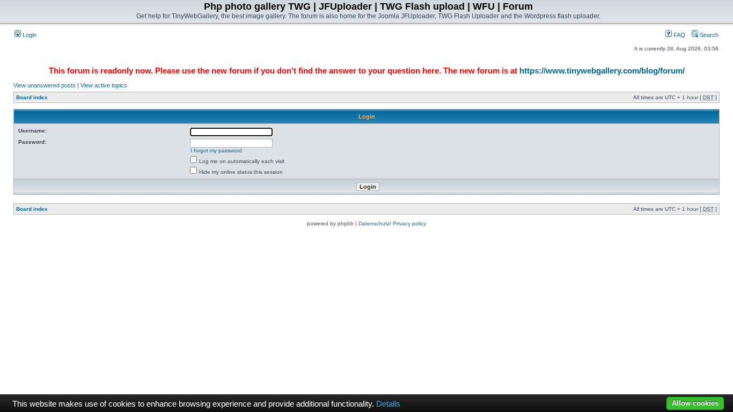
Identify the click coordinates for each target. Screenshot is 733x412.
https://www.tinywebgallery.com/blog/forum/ (602, 70)
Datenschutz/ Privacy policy (392, 223)
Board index (32, 97)
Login (28, 35)
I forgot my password (216, 150)
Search (708, 35)
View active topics (103, 85)
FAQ (678, 35)
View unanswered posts (44, 85)
